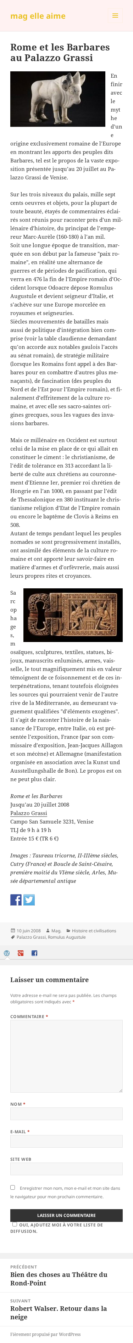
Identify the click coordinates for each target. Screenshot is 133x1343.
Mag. (56, 931)
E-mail (20, 1132)
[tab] (7, 953)
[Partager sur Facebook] (16, 899)
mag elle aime (38, 15)
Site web (21, 1159)
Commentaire (29, 1017)
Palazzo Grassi (28, 812)
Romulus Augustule (67, 937)
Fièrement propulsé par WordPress (45, 1334)
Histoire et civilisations (94, 931)
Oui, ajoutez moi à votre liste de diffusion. (56, 1228)
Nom (18, 1104)
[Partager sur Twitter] (29, 899)
